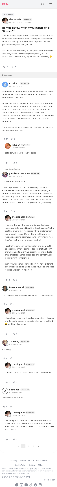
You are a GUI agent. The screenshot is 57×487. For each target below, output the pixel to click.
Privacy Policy (42, 460)
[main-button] (50, 4)
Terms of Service (26, 460)
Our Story (13, 460)
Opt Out (32, 465)
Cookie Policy (20, 465)
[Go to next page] (38, 446)
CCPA (40, 465)
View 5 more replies (12, 169)
